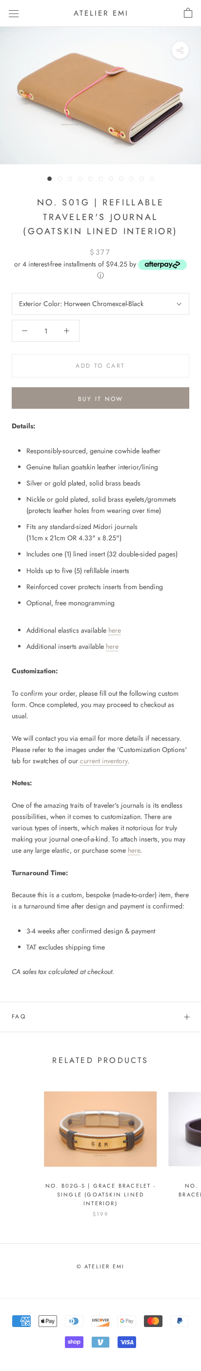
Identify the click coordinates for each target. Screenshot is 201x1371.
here (114, 630)
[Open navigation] (14, 13)
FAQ (19, 1016)
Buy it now (100, 399)
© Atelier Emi (101, 1266)
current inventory (103, 761)
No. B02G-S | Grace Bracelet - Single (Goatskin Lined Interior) (100, 1194)
